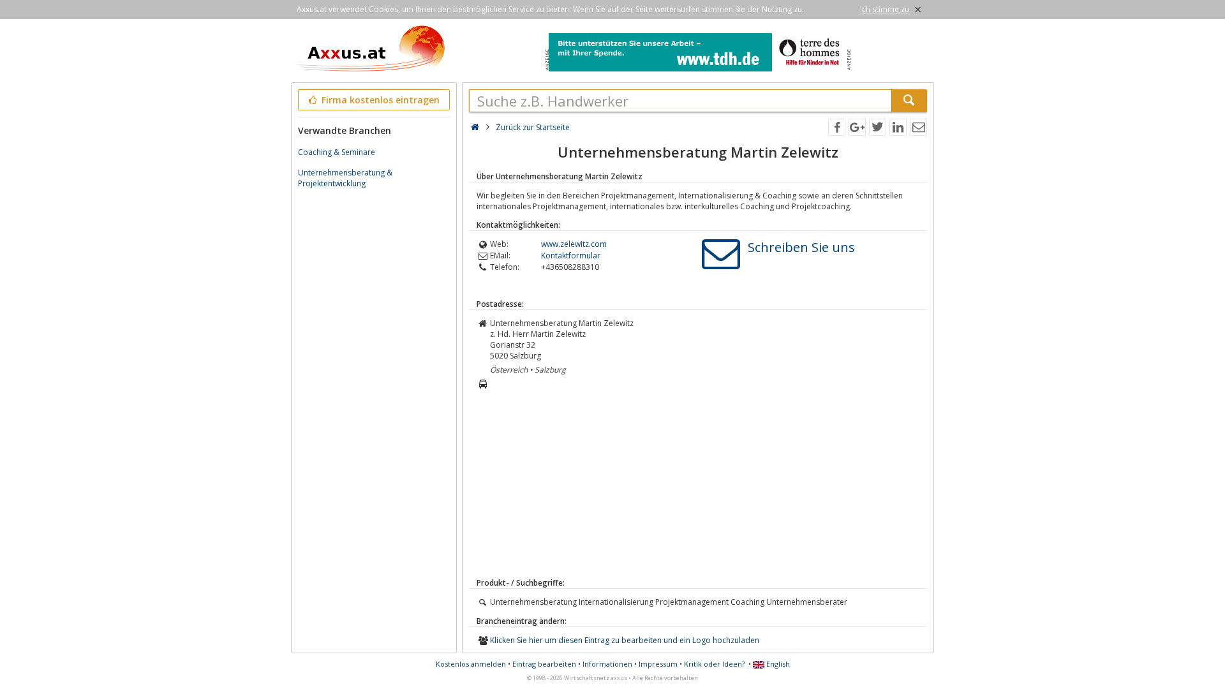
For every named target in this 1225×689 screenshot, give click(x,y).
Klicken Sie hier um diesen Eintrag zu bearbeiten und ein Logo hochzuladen (624, 640)
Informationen (607, 664)
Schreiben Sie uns (801, 247)
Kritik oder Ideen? (714, 664)
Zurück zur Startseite (533, 127)
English (777, 664)
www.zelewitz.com (574, 244)
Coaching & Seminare (336, 152)
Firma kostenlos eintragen (379, 100)
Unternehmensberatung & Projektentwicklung (345, 178)
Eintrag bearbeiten (544, 664)
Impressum (658, 664)
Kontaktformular (570, 255)
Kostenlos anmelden (471, 664)
